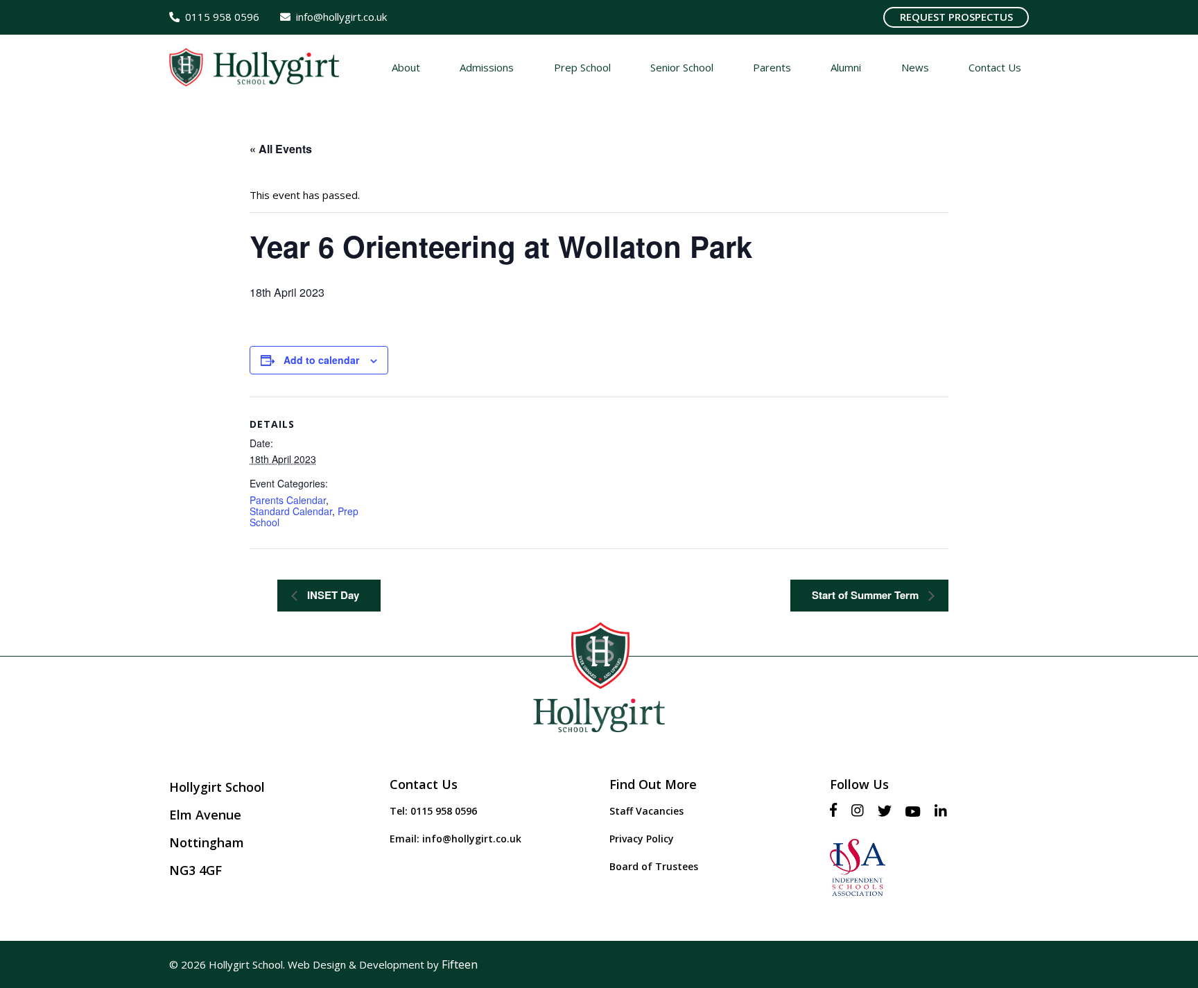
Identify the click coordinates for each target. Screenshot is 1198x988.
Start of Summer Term (866, 595)
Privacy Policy (641, 838)
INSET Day (331, 595)
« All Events (281, 149)
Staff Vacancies (646, 810)
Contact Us (424, 784)
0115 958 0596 (443, 810)
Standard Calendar (291, 511)
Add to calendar (321, 360)
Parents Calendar (288, 500)
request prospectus (956, 17)
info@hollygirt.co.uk (471, 838)
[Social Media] (837, 811)
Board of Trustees (653, 866)
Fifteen (460, 964)
